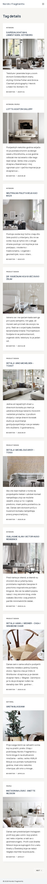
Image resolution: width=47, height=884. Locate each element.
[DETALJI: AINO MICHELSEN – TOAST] (23, 384)
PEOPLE (17, 104)
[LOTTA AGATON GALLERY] (23, 128)
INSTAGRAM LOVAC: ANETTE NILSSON (20, 792)
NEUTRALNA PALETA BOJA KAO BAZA (21, 194)
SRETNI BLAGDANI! (15, 706)
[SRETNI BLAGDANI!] (23, 725)
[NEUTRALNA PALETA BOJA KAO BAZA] (23, 214)
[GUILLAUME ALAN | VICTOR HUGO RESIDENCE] (23, 558)
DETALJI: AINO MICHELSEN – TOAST (20, 364)
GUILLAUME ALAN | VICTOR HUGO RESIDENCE (22, 537)
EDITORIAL (10, 702)
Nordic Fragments (14, 3)
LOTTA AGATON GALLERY (19, 109)
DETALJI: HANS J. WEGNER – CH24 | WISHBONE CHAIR (23, 624)
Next (38, 870)
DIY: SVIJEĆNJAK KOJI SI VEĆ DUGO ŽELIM (22, 277)
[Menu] (43, 4)
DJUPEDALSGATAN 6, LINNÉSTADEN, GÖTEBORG (19, 33)
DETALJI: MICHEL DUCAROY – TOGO (20, 451)
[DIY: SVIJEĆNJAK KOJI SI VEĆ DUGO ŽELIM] (23, 298)
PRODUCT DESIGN (12, 272)
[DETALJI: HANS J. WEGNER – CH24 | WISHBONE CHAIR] (23, 645)
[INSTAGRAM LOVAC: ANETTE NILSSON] (23, 812)
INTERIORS (10, 28)
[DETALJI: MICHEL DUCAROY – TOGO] (23, 471)
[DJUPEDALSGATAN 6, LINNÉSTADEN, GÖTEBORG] (23, 54)
